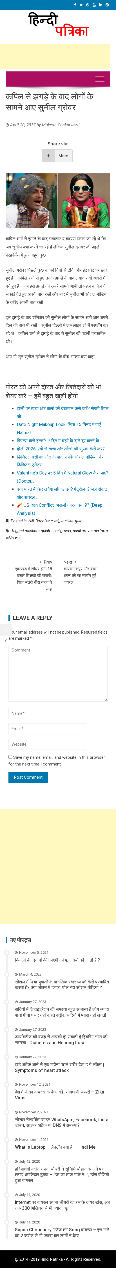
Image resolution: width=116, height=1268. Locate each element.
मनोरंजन (67, 521)
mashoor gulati (37, 531)
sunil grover (61, 531)
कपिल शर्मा (13, 538)
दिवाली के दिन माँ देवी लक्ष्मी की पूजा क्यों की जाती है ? (57, 960)
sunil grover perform (90, 531)
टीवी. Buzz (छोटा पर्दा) (43, 521)
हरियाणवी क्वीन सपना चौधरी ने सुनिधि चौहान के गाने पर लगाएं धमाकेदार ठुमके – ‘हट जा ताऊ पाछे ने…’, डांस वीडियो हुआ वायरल (62, 1174)
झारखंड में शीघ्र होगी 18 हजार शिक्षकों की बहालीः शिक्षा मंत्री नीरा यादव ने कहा (33, 576)
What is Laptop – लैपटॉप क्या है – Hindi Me (55, 1147)
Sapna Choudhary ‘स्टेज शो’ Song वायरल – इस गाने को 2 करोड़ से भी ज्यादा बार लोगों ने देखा (62, 1232)
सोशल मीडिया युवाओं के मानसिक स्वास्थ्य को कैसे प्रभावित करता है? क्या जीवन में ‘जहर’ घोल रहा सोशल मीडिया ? (62, 984)
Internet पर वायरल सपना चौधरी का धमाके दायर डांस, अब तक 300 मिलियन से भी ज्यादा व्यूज (62, 1205)
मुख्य (78, 521)
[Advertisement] (58, 866)
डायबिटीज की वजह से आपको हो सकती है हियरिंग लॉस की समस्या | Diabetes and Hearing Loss (61, 1039)
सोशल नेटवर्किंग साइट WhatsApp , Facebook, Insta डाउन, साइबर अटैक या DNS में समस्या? (61, 1122)
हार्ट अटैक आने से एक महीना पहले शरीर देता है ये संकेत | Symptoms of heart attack (59, 1067)
